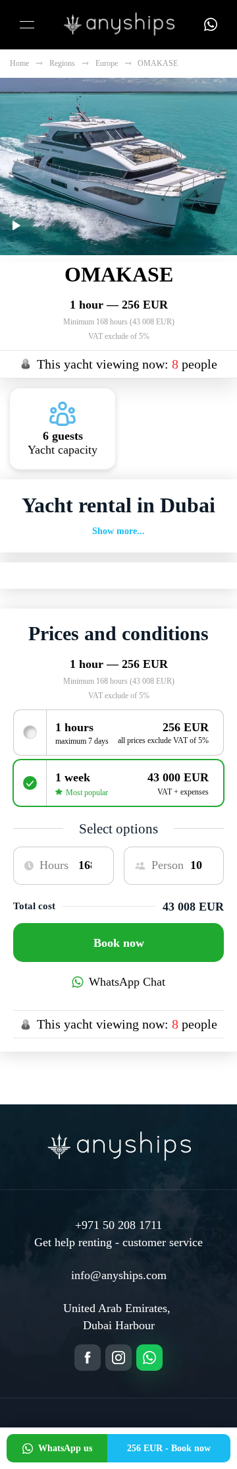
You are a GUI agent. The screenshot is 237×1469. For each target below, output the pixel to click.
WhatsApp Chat (127, 981)
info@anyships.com (119, 1275)
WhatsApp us (65, 1448)
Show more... (118, 531)
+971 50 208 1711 (118, 1225)
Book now (118, 942)
